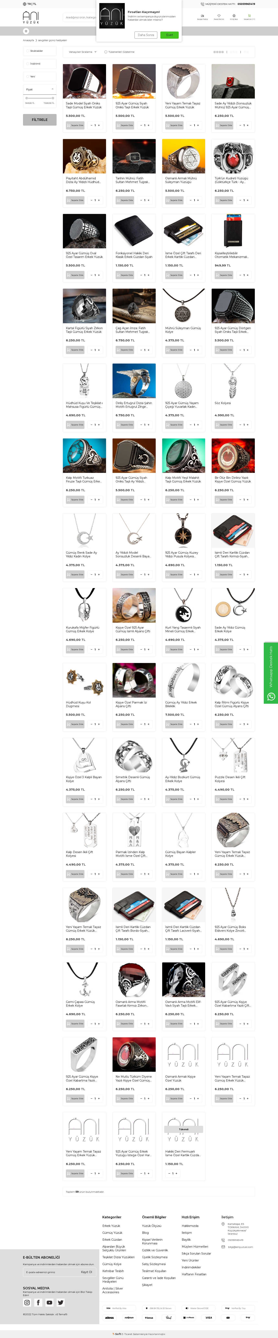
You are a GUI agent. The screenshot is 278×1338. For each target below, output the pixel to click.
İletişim (187, 1233)
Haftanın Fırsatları (194, 1274)
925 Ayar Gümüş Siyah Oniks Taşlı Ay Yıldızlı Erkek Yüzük (131, 479)
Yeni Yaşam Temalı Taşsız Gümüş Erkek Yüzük (182, 105)
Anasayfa (28, 40)
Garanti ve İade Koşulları (159, 1278)
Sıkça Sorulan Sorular (196, 1253)
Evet (169, 35)
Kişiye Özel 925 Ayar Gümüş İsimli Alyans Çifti (133, 629)
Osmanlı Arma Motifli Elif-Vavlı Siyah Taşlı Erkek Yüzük (183, 1003)
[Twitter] (61, 1303)
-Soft (117, 1334)
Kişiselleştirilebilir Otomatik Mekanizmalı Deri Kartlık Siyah (231, 255)
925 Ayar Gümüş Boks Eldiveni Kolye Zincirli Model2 (230, 929)
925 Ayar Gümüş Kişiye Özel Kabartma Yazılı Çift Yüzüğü (232, 1003)
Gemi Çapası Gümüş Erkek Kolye (80, 1003)
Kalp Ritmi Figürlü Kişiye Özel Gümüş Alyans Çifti (232, 704)
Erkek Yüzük (111, 1226)
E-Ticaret (127, 1334)
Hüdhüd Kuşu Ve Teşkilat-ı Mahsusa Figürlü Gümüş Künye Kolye (84, 405)
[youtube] (49, 1303)
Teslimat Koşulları (154, 1271)
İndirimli (35, 63)
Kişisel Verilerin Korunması (152, 1241)
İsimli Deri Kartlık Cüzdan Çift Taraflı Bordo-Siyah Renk (133, 929)
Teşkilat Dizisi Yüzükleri (118, 1257)
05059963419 (235, 1240)
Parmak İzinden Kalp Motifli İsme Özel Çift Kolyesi (131, 854)
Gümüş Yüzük (112, 1233)
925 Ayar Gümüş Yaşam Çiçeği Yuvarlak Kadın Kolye (182, 405)
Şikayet (147, 1285)
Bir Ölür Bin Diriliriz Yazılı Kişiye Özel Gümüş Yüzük (233, 479)
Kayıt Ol (86, 1272)
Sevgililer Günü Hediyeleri (113, 1279)
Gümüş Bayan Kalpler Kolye (180, 854)
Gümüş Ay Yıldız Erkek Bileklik (181, 704)
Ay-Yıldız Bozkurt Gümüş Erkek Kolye (182, 779)
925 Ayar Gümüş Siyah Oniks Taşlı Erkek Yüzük (132, 105)
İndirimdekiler (191, 1267)
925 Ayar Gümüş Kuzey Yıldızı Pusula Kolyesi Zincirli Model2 (181, 554)
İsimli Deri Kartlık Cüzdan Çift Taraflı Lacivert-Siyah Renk (182, 929)
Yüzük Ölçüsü (151, 1226)
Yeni (32, 76)
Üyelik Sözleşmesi (154, 1257)
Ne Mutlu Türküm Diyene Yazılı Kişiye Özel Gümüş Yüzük (134, 1078)
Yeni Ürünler (190, 1260)
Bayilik (186, 1240)
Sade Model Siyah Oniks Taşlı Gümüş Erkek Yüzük (84, 105)
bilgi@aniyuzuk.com (240, 1246)
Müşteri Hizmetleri (195, 1246)
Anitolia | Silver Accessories (112, 1290)
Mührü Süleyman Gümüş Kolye (183, 330)
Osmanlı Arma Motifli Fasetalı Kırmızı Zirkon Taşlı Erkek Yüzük (131, 1003)
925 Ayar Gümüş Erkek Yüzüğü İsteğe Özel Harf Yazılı (133, 1153)
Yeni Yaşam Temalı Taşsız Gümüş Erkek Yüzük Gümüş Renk (83, 1153)
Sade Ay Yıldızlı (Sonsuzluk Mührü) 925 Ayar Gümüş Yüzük (233, 105)
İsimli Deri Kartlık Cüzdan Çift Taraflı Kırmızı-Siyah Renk (232, 554)
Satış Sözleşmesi (154, 1264)
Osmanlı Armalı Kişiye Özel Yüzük (180, 1078)
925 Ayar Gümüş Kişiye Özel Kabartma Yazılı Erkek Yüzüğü (82, 1078)
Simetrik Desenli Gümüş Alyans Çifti (133, 779)
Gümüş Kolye (111, 1264)
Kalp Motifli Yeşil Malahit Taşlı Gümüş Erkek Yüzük (183, 479)
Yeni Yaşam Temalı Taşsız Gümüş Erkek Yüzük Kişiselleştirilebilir (83, 929)
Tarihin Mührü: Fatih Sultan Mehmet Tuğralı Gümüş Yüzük (132, 180)
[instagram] (27, 1303)
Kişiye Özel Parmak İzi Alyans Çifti (131, 704)
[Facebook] (38, 1303)
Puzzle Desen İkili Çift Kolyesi (230, 779)
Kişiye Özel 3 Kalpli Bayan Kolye (84, 779)
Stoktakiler (36, 50)
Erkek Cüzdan (112, 1240)
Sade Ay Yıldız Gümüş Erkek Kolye (230, 629)
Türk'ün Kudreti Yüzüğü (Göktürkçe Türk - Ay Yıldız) (231, 180)
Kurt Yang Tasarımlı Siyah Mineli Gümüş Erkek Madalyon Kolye (183, 629)
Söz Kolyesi (223, 403)
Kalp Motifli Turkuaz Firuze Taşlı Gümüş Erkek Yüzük (84, 479)
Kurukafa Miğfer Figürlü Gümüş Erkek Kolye (82, 629)
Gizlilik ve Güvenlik (155, 1250)
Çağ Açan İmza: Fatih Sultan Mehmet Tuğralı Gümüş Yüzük (132, 330)
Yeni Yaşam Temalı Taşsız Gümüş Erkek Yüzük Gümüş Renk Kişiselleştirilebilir (232, 1078)
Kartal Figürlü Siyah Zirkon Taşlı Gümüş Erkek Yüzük (84, 330)
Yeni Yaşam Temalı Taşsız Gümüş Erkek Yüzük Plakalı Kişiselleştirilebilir (232, 854)
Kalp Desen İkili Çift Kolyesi (79, 854)
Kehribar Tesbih (113, 1271)
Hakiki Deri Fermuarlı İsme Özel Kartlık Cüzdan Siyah (183, 1153)
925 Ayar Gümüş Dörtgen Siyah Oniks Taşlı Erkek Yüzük (233, 330)
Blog (145, 1233)
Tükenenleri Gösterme (121, 51)
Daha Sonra (146, 35)
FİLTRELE (40, 120)
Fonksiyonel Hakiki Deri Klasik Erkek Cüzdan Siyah (134, 255)
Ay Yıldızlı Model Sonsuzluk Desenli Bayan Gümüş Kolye (133, 554)
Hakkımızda (190, 1226)
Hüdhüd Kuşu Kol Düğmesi (78, 704)
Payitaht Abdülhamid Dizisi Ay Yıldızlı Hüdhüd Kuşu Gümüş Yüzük (82, 180)
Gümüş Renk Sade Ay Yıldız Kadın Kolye (81, 554)
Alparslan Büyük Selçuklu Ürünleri (114, 1248)
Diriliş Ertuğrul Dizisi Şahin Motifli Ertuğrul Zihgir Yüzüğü (134, 405)
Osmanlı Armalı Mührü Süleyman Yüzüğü (181, 180)
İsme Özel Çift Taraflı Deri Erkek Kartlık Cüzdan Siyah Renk (183, 255)
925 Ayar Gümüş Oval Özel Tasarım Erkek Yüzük (84, 255)
